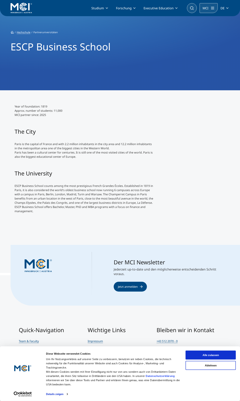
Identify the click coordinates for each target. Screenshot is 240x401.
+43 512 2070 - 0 (167, 341)
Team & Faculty (29, 341)
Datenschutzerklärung (160, 375)
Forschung (124, 8)
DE (222, 8)
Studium (97, 8)
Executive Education (159, 8)
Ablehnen (211, 365)
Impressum (95, 341)
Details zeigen (54, 394)
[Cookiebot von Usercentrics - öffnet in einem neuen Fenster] (22, 394)
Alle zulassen (211, 355)
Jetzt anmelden (128, 287)
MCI (205, 8)
